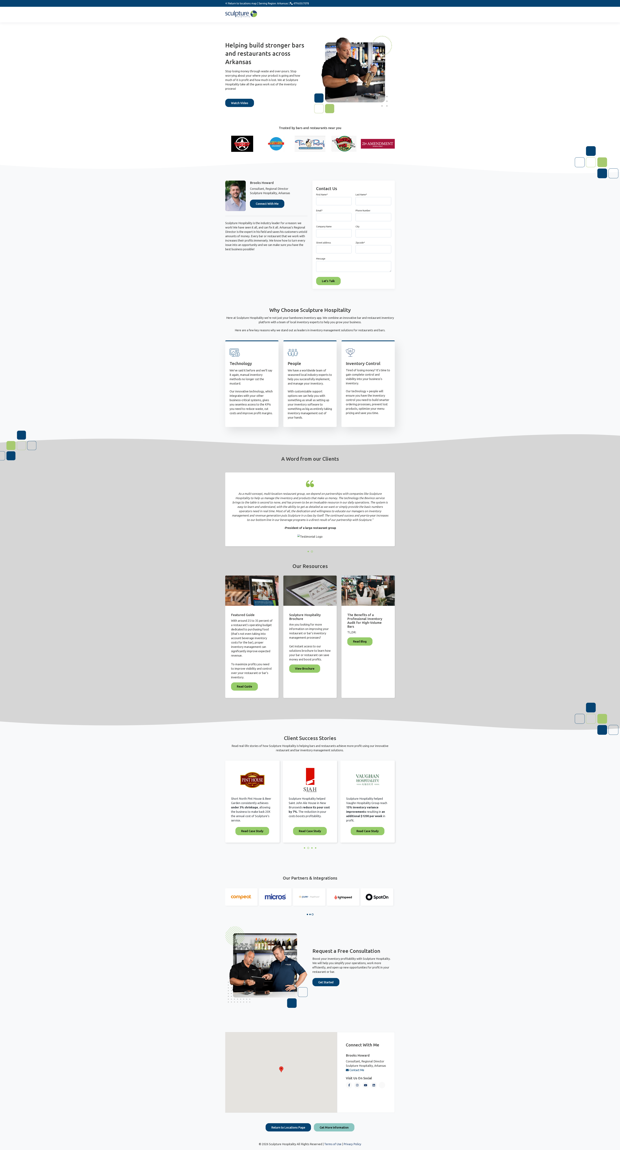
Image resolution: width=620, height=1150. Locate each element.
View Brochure (304, 668)
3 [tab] (312, 914)
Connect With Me (267, 203)
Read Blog (360, 641)
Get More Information (334, 1127)
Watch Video (239, 103)
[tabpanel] (241, 897)
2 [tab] (310, 914)
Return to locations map (242, 3)
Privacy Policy (352, 1144)
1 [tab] (307, 914)
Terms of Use (332, 1144)
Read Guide (244, 686)
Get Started (326, 982)
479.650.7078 (301, 3)
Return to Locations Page (288, 1127)
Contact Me (356, 1070)
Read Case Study (252, 831)
